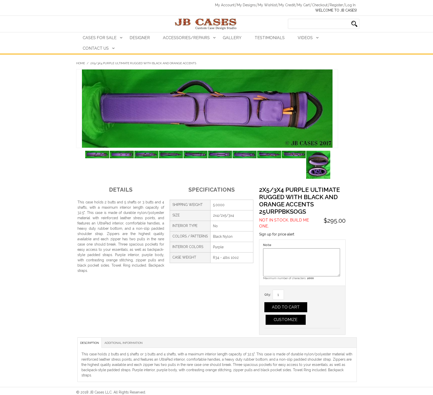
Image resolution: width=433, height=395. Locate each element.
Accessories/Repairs (186, 37)
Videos (305, 37)
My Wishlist (267, 5)
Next (334, 166)
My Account (225, 5)
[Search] (354, 24)
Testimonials (270, 37)
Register (336, 5)
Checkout (320, 5)
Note (267, 245)
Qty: (267, 294)
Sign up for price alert (276, 234)
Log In (350, 5)
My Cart (303, 5)
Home (80, 63)
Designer (140, 37)
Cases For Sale (100, 37)
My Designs (246, 5)
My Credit (287, 5)
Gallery (232, 37)
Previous (80, 166)
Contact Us (96, 48)
